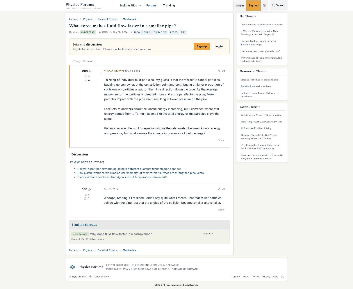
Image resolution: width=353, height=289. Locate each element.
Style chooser (79, 276)
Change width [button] (102, 276)
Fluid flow (160, 32)
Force (173, 32)
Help (275, 276)
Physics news (79, 162)
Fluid (147, 32)
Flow (137, 32)
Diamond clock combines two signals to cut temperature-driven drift (122, 177)
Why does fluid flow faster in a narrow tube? (121, 234)
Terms (255, 276)
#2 (223, 189)
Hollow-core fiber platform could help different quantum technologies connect (129, 169)
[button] (140, 5)
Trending (169, 5)
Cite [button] (219, 140)
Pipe (183, 32)
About (246, 276)
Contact (235, 276)
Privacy (266, 276)
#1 (223, 71)
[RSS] (282, 276)
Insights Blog (128, 5)
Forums (151, 5)
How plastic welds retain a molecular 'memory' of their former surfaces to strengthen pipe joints (140, 173)
